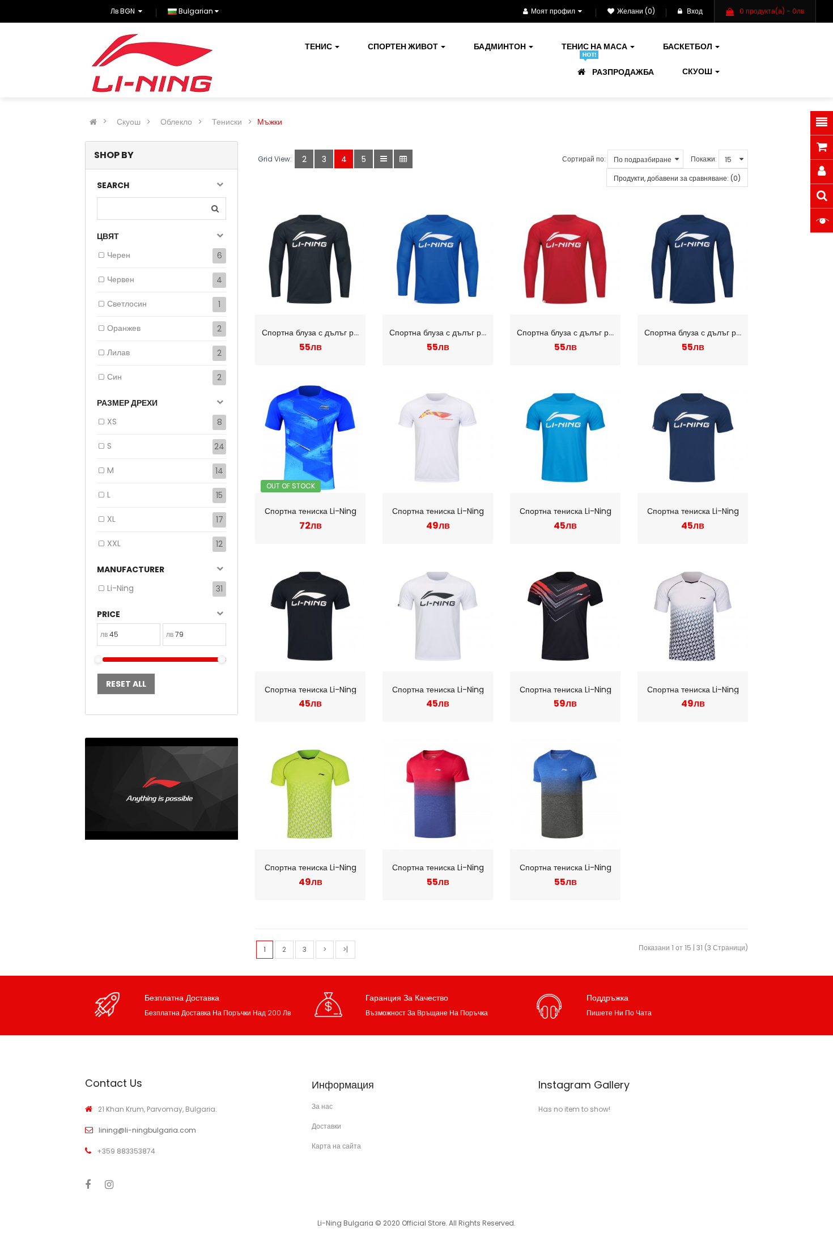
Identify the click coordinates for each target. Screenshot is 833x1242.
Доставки (326, 1126)
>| (345, 949)
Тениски (227, 121)
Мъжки (269, 121)
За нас (322, 1106)
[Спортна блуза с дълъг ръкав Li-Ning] (310, 259)
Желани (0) (636, 11)
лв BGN (124, 11)
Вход (694, 11)
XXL (114, 543)
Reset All (126, 684)
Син (114, 376)
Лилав (118, 352)
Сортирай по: (584, 159)
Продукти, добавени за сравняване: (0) (677, 178)
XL (111, 519)
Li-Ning (120, 588)
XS (112, 421)
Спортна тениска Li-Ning (310, 511)
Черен (118, 255)
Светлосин (127, 303)
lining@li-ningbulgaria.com (147, 1130)
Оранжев (124, 328)
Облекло (176, 121)
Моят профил (553, 11)
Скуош (129, 121)
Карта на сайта (336, 1146)
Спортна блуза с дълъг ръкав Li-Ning (331, 332)
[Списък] (383, 159)
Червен (120, 279)
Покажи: (704, 159)
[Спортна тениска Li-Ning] (310, 437)
